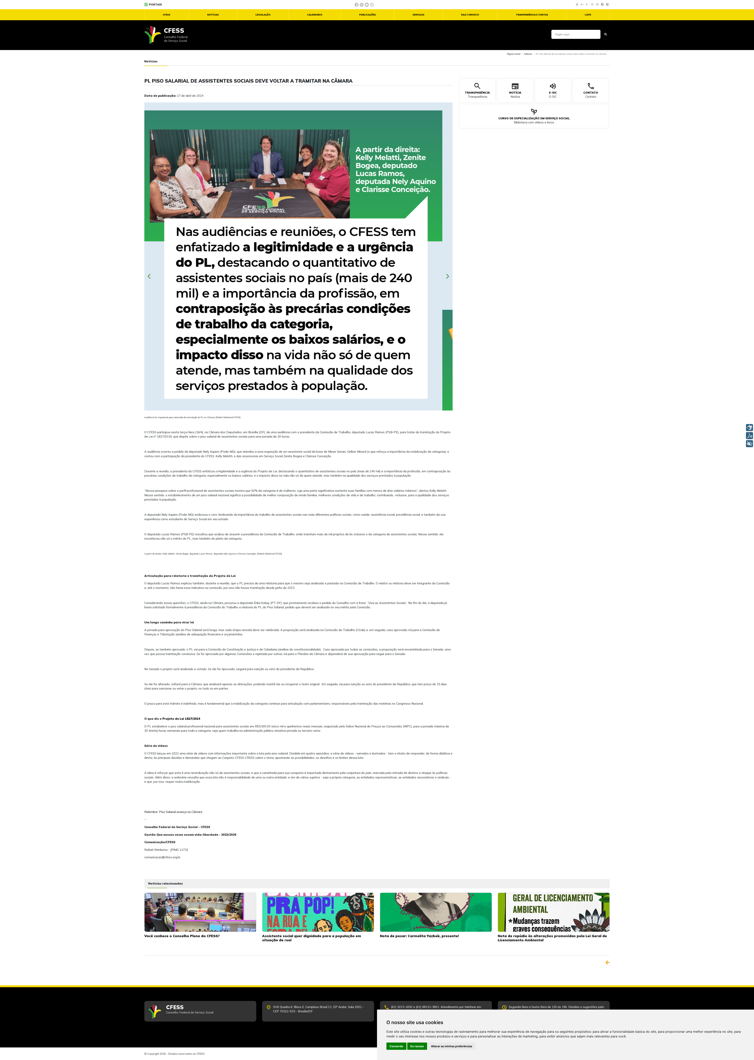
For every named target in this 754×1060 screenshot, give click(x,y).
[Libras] (749, 427)
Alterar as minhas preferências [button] (451, 1046)
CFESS (166, 14)
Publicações (367, 14)
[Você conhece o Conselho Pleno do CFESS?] (200, 912)
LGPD (588, 14)
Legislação (262, 14)
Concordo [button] (396, 1046)
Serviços (418, 14)
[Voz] (749, 435)
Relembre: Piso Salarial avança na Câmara (173, 812)
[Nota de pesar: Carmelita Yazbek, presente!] (436, 912)
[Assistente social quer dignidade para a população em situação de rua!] (318, 912)
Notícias (213, 14)
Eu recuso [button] (417, 1046)
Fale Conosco (470, 14)
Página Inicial (513, 54)
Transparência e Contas (532, 14)
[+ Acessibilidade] (749, 443)
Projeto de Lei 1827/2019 (181, 719)
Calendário (314, 14)
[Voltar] (608, 962)
